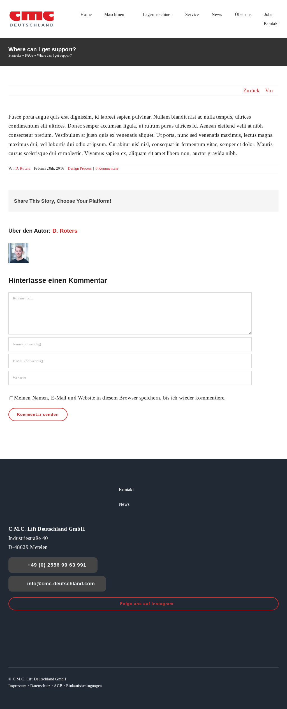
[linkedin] (276, 679)
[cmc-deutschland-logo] (31, 13)
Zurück (251, 90)
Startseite (14, 55)
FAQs (29, 55)
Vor (269, 90)
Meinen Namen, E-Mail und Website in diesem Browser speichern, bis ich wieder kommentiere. (120, 398)
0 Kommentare (107, 168)
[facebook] (256, 679)
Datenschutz (40, 686)
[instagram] (266, 679)
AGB (58, 686)
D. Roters (22, 168)
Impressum (17, 686)
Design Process (80, 168)
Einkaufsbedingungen (84, 686)
